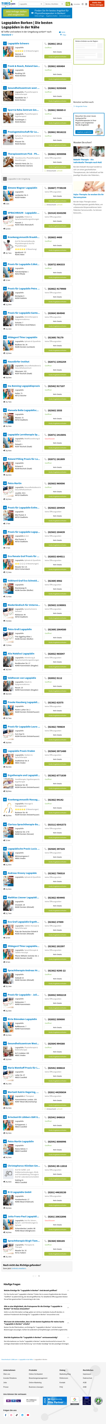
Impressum (87, 1374)
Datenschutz (87, 1378)
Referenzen (64, 1378)
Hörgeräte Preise (81, 106)
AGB (84, 1382)
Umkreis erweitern (18, 1268)
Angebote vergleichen (84, 132)
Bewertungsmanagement (38, 1378)
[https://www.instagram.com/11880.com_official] (11, 1415)
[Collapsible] (68, 1290)
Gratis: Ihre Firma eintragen (96, 3)
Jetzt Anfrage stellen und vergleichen (16, 13)
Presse (5, 1387)
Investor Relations (10, 1378)
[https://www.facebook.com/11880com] (5, 1415)
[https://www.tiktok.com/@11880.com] (16, 1415)
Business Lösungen (36, 1387)
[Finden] (68, 4)
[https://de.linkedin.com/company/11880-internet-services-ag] (22, 1415)
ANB (84, 1387)
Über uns (6, 1374)
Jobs (5, 1382)
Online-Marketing (35, 1382)
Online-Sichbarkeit (36, 1374)
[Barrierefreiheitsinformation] (83, 3)
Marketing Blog (65, 1374)
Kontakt (62, 1382)
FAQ (61, 1387)
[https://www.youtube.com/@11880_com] (28, 1415)
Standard (6, 34)
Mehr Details (57, 52)
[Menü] (87, 4)
